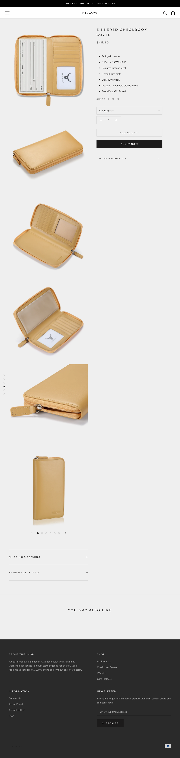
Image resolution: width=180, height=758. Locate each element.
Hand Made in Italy (24, 572)
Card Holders (104, 679)
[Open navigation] (7, 12)
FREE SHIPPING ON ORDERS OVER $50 (90, 3)
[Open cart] (173, 13)
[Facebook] (109, 99)
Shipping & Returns (24, 557)
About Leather (17, 710)
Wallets (101, 673)
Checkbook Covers (107, 667)
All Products (104, 661)
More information (113, 158)
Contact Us (15, 698)
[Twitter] (113, 99)
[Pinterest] (118, 99)
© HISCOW (15, 746)
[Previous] (30, 533)
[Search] (165, 13)
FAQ (11, 716)
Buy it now (129, 144)
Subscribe (110, 723)
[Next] (65, 533)
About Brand (16, 704)
